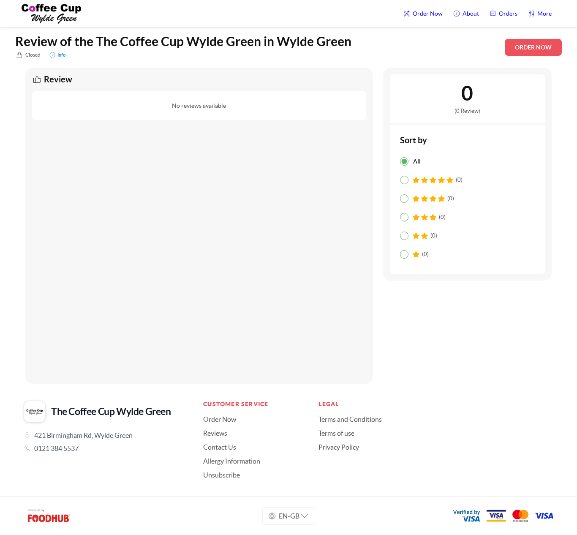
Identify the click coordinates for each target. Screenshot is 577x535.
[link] (102, 448)
